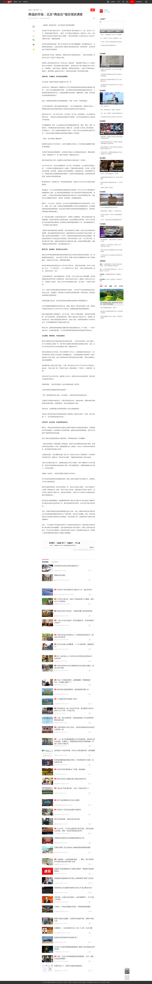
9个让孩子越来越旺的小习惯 (107, 321)
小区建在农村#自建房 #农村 (67, 699)
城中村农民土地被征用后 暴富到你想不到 (71, 779)
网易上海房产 (36, 9)
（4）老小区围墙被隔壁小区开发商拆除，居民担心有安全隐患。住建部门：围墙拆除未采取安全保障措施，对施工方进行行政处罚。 (74, 741)
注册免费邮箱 (139, 1)
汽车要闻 (102, 224)
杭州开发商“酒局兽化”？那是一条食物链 (71, 769)
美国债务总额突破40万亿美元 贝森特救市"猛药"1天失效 (73, 878)
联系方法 (70, 982)
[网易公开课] (113, 1)
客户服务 (79, 982)
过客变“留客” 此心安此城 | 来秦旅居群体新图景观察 (72, 847)
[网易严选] (119, 1)
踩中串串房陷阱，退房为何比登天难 (67, 819)
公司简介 (65, 982)
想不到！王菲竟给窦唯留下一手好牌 (109, 173)
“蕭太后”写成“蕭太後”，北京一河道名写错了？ (73, 788)
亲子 (106, 286)
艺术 (115, 286)
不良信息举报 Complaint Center (93, 982)
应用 (20, 1)
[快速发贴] (33, 26)
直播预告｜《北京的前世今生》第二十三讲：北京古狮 (73, 928)
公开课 (121, 286)
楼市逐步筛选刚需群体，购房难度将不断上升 (73, 689)
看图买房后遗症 (59, 575)
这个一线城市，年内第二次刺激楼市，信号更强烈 (112, 38)
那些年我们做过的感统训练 (107, 318)
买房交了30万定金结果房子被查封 (69, 810)
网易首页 (16, 1)
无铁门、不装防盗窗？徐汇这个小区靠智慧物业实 (112, 34)
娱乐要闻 (102, 158)
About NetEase (59, 982)
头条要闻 (102, 53)
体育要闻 (102, 121)
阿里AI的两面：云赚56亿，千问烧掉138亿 (111, 211)
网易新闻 (106, 10)
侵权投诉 (108, 982)
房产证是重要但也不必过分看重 (68, 800)
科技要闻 (102, 192)
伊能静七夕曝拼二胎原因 (107, 187)
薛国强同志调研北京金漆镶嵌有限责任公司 (69, 838)
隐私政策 (84, 982)
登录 (132, 1)
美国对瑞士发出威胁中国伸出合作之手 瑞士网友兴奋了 (73, 888)
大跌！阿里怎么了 (105, 106)
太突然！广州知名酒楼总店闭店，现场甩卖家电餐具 (72, 907)
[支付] (124, 1)
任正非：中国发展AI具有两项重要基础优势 (111, 219)
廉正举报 (103, 982)
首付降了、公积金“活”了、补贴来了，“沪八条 (64, 543)
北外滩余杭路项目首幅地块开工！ (109, 45)
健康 (110, 286)
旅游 (101, 286)
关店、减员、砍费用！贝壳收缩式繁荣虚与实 (112, 113)
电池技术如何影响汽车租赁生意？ (66, 937)
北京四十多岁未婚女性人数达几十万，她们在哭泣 (74, 589)
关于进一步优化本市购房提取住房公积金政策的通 (112, 41)
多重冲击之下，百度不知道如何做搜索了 (68, 966)
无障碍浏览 (25, 1)
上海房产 (102, 19)
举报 (94, 18)
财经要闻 (102, 90)
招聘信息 (75, 982)
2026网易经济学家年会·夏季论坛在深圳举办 (111, 116)
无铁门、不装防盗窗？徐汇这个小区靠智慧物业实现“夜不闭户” (63, 545)
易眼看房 (92, 547)
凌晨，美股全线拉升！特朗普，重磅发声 (110, 109)
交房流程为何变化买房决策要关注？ (67, 566)
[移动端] (108, 1)
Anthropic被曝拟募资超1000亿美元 (109, 207)
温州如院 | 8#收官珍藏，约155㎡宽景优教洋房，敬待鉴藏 (74, 750)
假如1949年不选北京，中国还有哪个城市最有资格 (74, 611)
